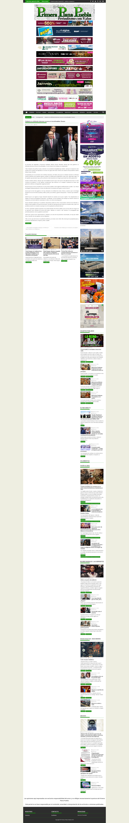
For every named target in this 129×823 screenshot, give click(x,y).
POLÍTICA (38, 112)
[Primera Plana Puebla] (26, 112)
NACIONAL (89, 112)
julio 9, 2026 (94, 523)
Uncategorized (28, 223)
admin (36, 124)
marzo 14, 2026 (95, 378)
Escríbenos (54, 815)
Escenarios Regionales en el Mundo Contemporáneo (90, 503)
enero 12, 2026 (84, 657)
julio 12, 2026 (95, 505)
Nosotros (27, 815)
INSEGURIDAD (51, 112)
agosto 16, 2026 (65, 249)
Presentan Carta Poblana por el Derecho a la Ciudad (65, 227)
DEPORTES (82, 112)
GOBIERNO (31, 112)
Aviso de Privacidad (82, 815)
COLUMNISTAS (59, 112)
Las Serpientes (88, 592)
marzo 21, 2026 (95, 364)
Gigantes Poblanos (89, 361)
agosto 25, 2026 (29, 249)
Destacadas (83, 361)
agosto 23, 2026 (95, 608)
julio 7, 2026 (94, 540)
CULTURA (96, 112)
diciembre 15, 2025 (96, 686)
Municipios (83, 441)
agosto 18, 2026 (47, 249)
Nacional (82, 425)
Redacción (36, 249)
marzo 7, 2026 (95, 392)
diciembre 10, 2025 (96, 700)
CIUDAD (44, 112)
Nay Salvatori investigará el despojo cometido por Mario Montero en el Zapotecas (37, 228)
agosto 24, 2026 (95, 594)
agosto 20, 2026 (95, 621)
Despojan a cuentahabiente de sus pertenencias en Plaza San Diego (66, 1)
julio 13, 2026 (84, 484)
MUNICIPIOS (67, 112)
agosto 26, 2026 (95, 411)
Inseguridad (83, 747)
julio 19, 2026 (84, 347)
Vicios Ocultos (88, 670)
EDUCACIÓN (75, 112)
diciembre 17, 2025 (96, 673)
